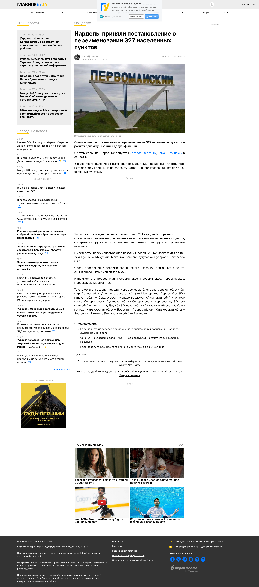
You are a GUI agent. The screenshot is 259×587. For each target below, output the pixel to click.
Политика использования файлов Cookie (132, 560)
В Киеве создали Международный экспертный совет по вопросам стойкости (42, 200)
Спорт (205, 12)
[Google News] (197, 559)
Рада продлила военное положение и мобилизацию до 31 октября (122, 346)
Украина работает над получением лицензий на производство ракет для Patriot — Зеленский (40, 342)
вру (84, 354)
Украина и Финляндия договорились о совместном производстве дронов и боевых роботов (40, 310)
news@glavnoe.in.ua (185, 541)
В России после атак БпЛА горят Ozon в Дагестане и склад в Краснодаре (41, 158)
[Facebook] (172, 559)
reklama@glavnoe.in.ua (186, 546)
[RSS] (203, 559)
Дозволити (151, 16)
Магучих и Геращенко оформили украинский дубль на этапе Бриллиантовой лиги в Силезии (37, 279)
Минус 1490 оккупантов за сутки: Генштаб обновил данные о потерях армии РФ (42, 170)
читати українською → (173, 56)
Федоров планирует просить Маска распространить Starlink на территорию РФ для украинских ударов (41, 295)
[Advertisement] (129, 205)
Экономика (94, 12)
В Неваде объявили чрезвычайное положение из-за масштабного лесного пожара (41, 357)
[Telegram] (184, 559)
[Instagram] (191, 559)
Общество (65, 12)
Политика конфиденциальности (128, 555)
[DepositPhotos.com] (184, 569)
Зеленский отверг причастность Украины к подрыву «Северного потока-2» (37, 264)
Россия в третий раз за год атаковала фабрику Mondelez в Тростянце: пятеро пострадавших (41, 233)
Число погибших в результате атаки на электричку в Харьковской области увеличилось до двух (41, 248)
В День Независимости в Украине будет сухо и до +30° (41, 188)
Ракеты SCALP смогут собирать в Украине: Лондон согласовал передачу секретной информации (43, 144)
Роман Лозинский (170, 153)
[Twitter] (178, 559)
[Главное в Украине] (32, 5)
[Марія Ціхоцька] (77, 59)
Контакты (117, 546)
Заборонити (136, 16)
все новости (61, 369)
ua (243, 4)
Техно (183, 12)
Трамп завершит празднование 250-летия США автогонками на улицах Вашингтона (42, 215)
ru (248, 4)
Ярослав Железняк (143, 153)
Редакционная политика (124, 551)
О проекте (117, 541)
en (253, 4)
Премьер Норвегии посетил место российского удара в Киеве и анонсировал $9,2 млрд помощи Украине (43, 326)
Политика (37, 12)
